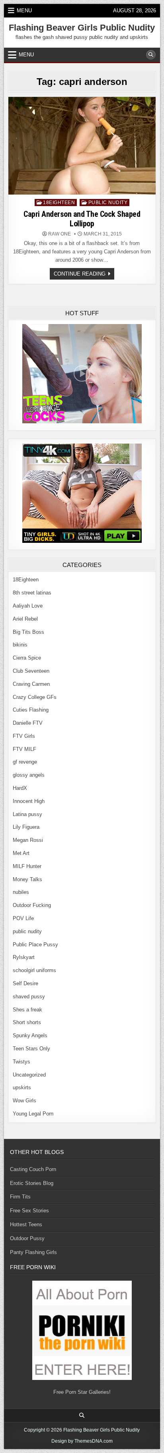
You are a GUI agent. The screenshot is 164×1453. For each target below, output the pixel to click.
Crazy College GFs (35, 697)
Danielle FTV (28, 723)
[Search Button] (151, 55)
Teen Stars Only (31, 1049)
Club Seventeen (31, 671)
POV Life (23, 918)
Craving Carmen (31, 684)
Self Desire (25, 983)
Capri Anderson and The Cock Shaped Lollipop (81, 218)
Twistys (21, 1062)
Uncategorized (29, 1075)
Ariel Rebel (25, 619)
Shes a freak (27, 1010)
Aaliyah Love (28, 606)
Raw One (59, 234)
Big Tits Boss (28, 632)
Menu (24, 11)
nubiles (21, 892)
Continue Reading (84, 275)
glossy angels (29, 775)
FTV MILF (24, 749)
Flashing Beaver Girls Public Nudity (82, 28)
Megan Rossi (28, 840)
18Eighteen (59, 202)
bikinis (20, 645)
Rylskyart (24, 957)
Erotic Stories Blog (31, 1183)
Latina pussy (27, 814)
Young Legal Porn (33, 1114)
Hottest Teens (26, 1224)
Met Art (21, 853)
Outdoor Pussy (27, 1238)
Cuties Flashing (31, 710)
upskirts (22, 1087)
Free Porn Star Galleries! (82, 1392)
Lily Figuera (26, 827)
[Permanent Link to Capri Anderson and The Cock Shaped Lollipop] (81, 146)
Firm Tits (20, 1197)
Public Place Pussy (35, 944)
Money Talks (27, 879)
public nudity (108, 202)
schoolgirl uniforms (34, 970)
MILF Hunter (27, 866)
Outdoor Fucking (32, 905)
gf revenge (25, 762)
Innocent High (29, 801)
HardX (20, 788)
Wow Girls (24, 1101)
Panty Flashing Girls (33, 1252)
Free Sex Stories (29, 1211)
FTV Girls (24, 736)
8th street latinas (32, 593)
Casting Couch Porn (33, 1169)
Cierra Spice (27, 658)
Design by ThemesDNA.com (82, 1441)
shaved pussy (29, 997)
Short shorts (27, 1022)
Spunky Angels (30, 1035)
